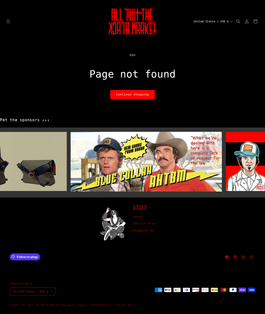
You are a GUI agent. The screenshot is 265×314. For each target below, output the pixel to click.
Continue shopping (132, 94)
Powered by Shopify (74, 305)
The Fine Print (144, 223)
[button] (8, 21)
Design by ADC (144, 230)
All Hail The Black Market (40, 305)
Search (138, 216)
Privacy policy (126, 305)
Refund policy (101, 305)
